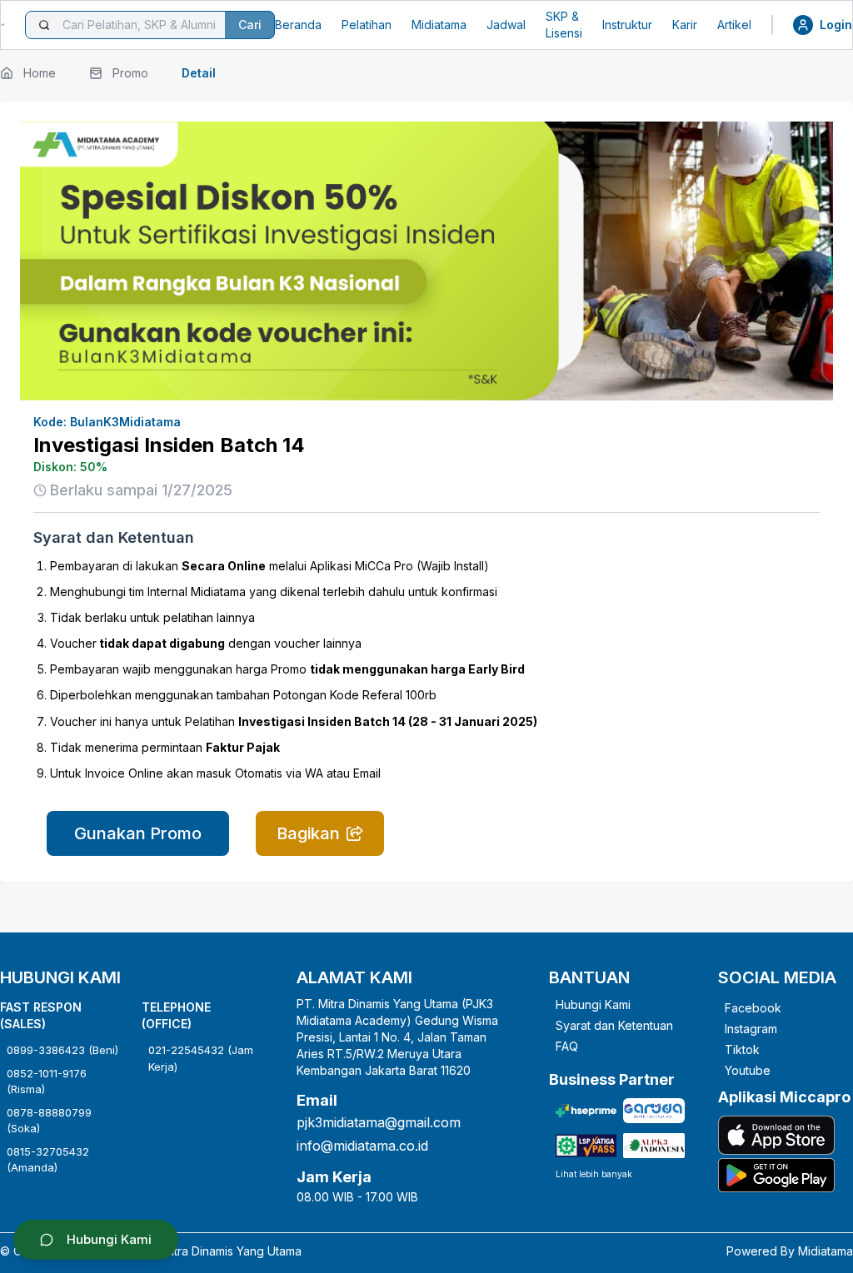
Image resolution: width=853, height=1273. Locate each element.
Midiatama (439, 24)
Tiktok (742, 1049)
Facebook (753, 1008)
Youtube (748, 1070)
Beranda (298, 24)
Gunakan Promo (138, 833)
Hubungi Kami (593, 1004)
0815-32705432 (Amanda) (48, 1160)
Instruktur (627, 24)
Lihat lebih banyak (594, 1174)
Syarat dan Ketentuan (614, 1025)
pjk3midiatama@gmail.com (379, 1122)
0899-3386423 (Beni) (62, 1050)
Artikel (734, 24)
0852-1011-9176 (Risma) (47, 1081)
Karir (684, 24)
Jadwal (506, 24)
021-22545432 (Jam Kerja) (200, 1058)
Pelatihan (367, 24)
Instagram (751, 1029)
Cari (250, 24)
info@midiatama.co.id (362, 1145)
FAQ (567, 1046)
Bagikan (308, 833)
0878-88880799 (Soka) (49, 1121)
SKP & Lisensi (564, 24)
